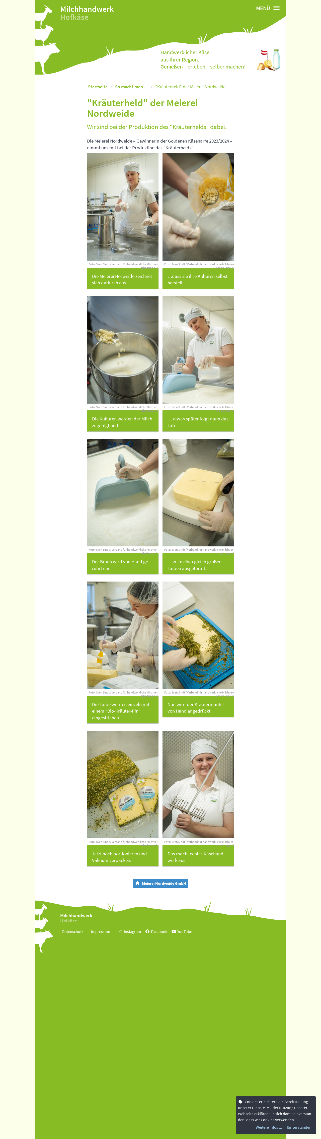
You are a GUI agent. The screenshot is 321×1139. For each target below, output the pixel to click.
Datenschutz (72, 931)
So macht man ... (131, 87)
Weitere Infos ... (269, 1127)
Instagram (132, 931)
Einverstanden (299, 1127)
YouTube (184, 931)
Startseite (98, 87)
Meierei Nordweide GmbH (164, 883)
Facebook (159, 931)
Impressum (100, 931)
